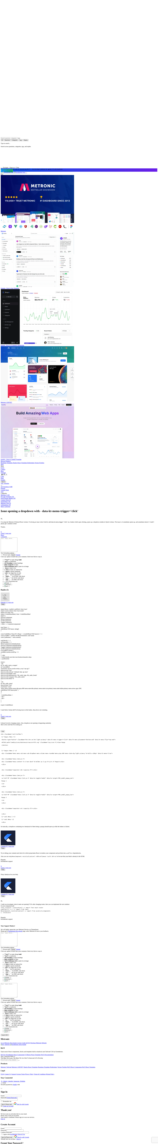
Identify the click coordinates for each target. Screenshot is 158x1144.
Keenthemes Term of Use (17, 1134)
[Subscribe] (18, 1060)
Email (2, 1096)
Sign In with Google (22, 1104)
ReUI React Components (74, 1067)
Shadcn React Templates (20, 463)
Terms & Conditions (40, 1074)
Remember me (7, 1101)
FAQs (2, 1074)
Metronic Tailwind (6, 1067)
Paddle (15, 1084)
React (2, 535)
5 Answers (4, 536)
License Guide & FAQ (24, 1043)
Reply (2, 604)
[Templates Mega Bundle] (18, 1044)
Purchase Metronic (36, 1043)
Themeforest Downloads (15, 931)
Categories (15, 140)
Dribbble (22, 1081)
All (2, 140)
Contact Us (8, 1074)
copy (2, 731)
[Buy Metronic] (5, 1044)
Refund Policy (50, 1074)
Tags (20, 140)
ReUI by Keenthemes (7, 1055)
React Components (19, 1055)
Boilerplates (31, 463)
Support (13, 1074)
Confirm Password (6, 1132)
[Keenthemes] (14, 172)
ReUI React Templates (88, 1067)
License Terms (20, 1074)
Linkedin (10, 1081)
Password (3, 1097)
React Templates (36, 1055)
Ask (5, 483)
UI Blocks (28, 1055)
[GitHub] (4, 475)
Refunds (44, 1043)
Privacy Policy (29, 1074)
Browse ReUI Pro (7, 171)
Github (5, 1081)
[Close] (1, 1088)
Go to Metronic (5, 1043)
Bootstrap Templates (7, 463)
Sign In (3, 481)
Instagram (16, 1081)
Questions (7, 140)
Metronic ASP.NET (17, 1067)
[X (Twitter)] (6, 475)
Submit (18, 555)
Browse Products (6, 461)
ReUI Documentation (47, 1055)
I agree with (6, 1134)
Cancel (13, 555)
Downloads (13, 1043)
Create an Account (8, 1106)
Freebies (41, 463)
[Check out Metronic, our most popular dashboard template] (2, 475)
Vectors (37, 463)
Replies (26, 140)
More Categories (5, 506)
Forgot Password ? (12, 1097)
